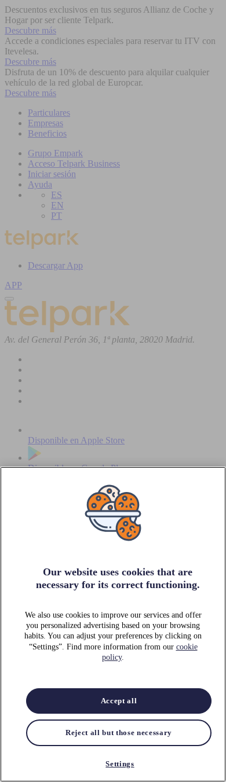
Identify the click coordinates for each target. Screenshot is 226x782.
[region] (113, 624)
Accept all (119, 700)
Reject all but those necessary (118, 732)
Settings (119, 763)
